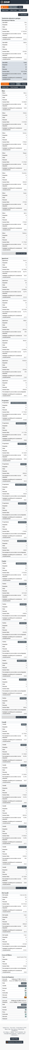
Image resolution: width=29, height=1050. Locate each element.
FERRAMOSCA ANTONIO (21, 563)
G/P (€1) (22, 87)
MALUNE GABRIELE (22, 641)
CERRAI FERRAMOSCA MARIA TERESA (18, 402)
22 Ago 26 (24, 983)
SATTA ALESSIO (23, 679)
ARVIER (24, 806)
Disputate (12, 84)
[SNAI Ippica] (5, 2)
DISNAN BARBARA (22, 503)
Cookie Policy (14, 1038)
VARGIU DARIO (23, 623)
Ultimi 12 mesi (13, 7)
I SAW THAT (23, 744)
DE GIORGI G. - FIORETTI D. (21, 484)
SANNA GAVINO (23, 583)
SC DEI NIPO (23, 464)
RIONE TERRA (23, 785)
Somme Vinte (5, 87)
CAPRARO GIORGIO (22, 443)
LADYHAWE (23, 765)
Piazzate (24, 84)
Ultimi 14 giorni (22, 10)
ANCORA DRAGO (22, 847)
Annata (20, 7)
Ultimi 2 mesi (13, 10)
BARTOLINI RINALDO (22, 541)
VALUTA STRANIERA (22, 867)
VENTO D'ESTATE (22, 826)
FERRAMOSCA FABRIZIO (21, 423)
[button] (27, 2)
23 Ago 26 (24, 1004)
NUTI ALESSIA (23, 698)
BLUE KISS (24, 724)
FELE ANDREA (23, 604)
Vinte (18, 84)
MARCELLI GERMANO (22, 660)
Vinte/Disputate (14, 87)
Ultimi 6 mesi (5, 10)
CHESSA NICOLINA (22, 522)
